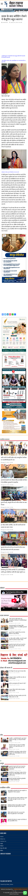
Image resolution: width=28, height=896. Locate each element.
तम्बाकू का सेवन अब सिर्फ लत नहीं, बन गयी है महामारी (17, 678)
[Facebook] (12, 891)
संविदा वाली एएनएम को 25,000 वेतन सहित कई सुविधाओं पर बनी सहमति (16, 813)
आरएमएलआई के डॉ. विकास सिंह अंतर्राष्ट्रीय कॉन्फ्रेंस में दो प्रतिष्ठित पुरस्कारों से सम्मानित (14, 481)
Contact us (3, 841)
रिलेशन (1, 846)
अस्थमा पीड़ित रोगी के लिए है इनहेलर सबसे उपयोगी (17, 690)
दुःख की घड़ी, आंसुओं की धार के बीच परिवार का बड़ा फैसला (17, 633)
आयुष (1, 844)
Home (1, 837)
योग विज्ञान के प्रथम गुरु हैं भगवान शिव (17, 671)
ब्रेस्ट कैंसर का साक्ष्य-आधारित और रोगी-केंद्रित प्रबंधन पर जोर (17, 696)
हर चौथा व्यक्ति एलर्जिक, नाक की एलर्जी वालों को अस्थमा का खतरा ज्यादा (17, 639)
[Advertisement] (14, 38)
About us (2, 839)
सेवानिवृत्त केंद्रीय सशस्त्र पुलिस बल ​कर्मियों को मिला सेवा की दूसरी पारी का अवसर (17, 805)
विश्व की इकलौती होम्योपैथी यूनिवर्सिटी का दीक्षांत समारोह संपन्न (17, 779)
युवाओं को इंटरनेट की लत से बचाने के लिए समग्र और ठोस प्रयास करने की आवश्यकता (13, 548)
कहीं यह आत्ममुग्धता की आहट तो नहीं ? (17, 683)
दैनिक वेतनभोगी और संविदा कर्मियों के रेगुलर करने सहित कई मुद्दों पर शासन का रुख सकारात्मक (17, 799)
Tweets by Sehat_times (6, 884)
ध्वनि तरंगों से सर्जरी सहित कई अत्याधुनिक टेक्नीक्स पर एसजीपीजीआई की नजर (14, 458)
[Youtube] (16, 891)
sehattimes (5, 22)
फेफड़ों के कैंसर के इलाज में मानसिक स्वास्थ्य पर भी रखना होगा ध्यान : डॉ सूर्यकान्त (17, 746)
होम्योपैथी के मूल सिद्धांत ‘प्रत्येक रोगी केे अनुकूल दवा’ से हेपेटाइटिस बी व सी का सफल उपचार (17, 753)
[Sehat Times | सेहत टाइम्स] (14, 4)
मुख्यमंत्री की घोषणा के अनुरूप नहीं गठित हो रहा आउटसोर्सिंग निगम (17, 820)
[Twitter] (14, 891)
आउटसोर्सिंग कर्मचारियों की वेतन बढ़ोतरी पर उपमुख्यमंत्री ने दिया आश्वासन (17, 791)
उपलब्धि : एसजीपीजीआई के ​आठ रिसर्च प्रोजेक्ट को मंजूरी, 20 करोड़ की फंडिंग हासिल (17, 739)
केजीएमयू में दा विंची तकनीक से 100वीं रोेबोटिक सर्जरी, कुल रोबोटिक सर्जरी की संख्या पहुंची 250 (13, 571)
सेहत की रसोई (3, 848)
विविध (1, 851)
